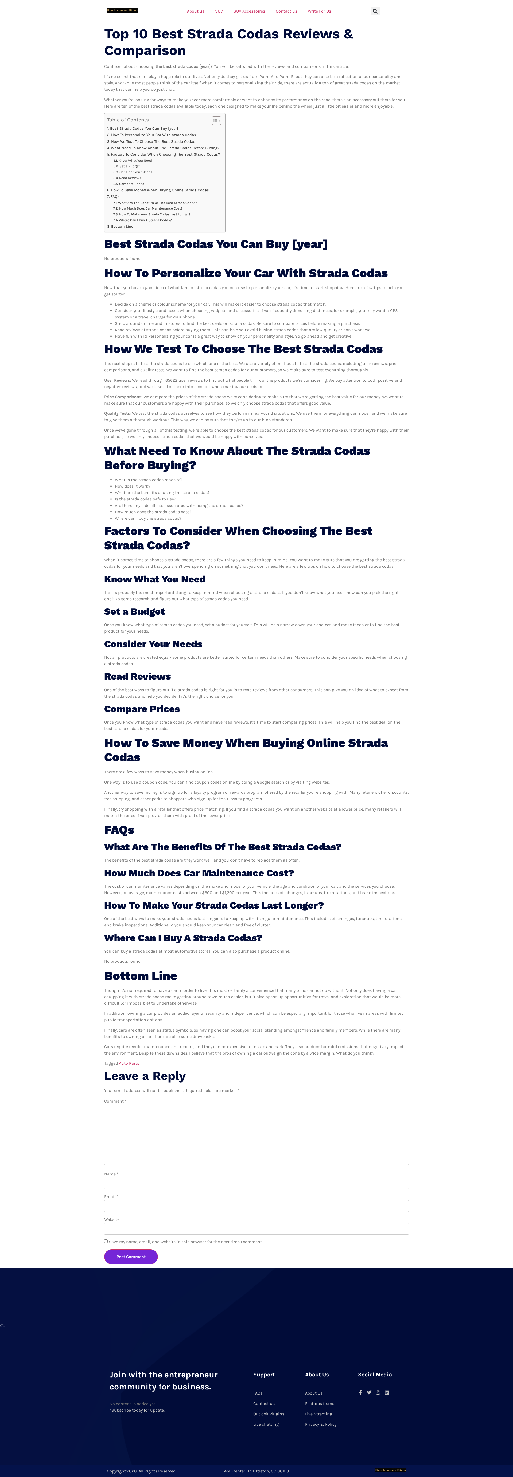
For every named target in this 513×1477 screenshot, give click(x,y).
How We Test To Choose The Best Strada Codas (153, 141)
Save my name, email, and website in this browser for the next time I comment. (186, 1241)
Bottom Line (122, 226)
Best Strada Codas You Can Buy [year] (144, 128)
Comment (115, 1101)
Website (111, 1219)
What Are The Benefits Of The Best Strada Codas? (157, 203)
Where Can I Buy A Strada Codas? (145, 220)
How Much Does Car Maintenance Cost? (151, 208)
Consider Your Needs (136, 172)
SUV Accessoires (249, 11)
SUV (219, 11)
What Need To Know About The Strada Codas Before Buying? (165, 148)
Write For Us (319, 11)
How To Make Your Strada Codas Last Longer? (155, 214)
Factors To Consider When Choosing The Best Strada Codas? (165, 154)
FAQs (115, 196)
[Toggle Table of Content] (214, 120)
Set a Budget (129, 166)
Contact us (286, 11)
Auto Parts (129, 1063)
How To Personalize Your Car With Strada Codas (153, 135)
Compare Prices (131, 184)
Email (111, 1196)
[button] (375, 11)
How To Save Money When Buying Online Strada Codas (160, 190)
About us (195, 11)
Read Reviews (130, 178)
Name (111, 1173)
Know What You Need (135, 161)
